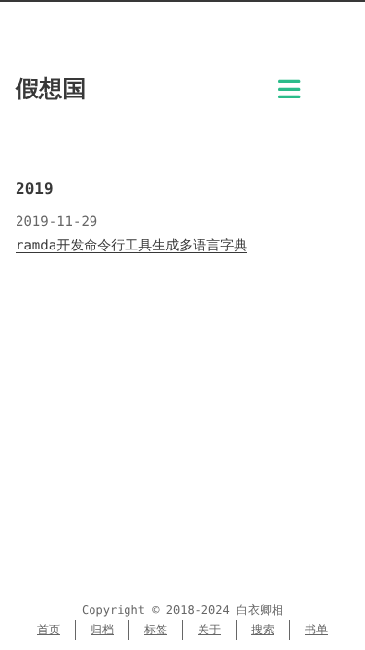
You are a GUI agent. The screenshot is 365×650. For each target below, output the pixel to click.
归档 (102, 629)
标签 (155, 629)
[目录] (289, 95)
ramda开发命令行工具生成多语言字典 (131, 245)
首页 (48, 629)
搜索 (262, 629)
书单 (316, 629)
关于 (209, 629)
